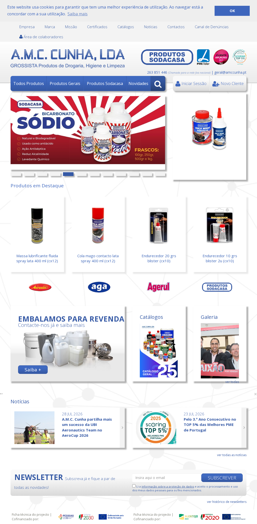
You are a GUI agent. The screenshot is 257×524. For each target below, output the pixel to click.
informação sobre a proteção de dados (168, 486)
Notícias (150, 26)
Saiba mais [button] (78, 14)
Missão (71, 26)
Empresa (27, 26)
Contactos (176, 26)
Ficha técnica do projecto (30, 514)
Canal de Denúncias (212, 26)
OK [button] (232, 10)
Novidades (138, 83)
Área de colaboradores (43, 36)
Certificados (97, 26)
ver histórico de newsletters (226, 502)
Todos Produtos (28, 83)
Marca (50, 26)
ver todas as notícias (231, 455)
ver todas (232, 382)
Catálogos (125, 26)
